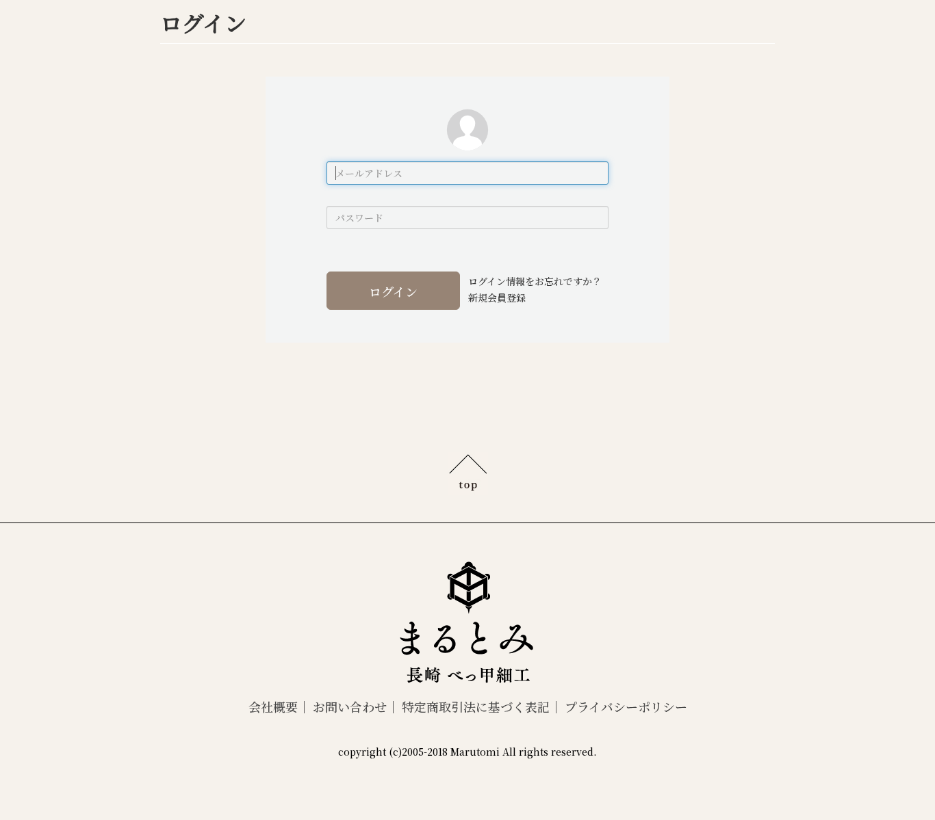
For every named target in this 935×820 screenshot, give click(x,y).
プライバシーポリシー (626, 706)
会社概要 (273, 706)
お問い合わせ (350, 706)
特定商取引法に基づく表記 (476, 706)
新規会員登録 (497, 297)
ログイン (393, 291)
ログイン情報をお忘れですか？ (535, 281)
